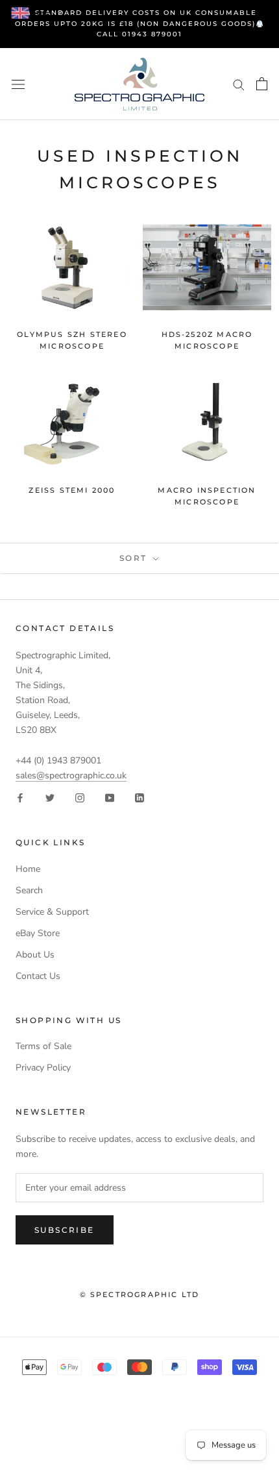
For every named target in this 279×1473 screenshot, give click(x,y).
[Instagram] (79, 797)
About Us (35, 954)
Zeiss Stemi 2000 (72, 490)
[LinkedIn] (139, 797)
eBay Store (38, 933)
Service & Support (52, 912)
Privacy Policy (43, 1067)
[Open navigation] (18, 84)
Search (29, 890)
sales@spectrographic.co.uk (71, 775)
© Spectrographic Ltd (140, 1294)
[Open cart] (261, 83)
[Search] (239, 84)
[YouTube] (109, 797)
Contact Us (38, 976)
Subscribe (64, 1230)
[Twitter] (50, 797)
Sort (135, 558)
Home (28, 869)
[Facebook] (20, 797)
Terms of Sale (43, 1046)
